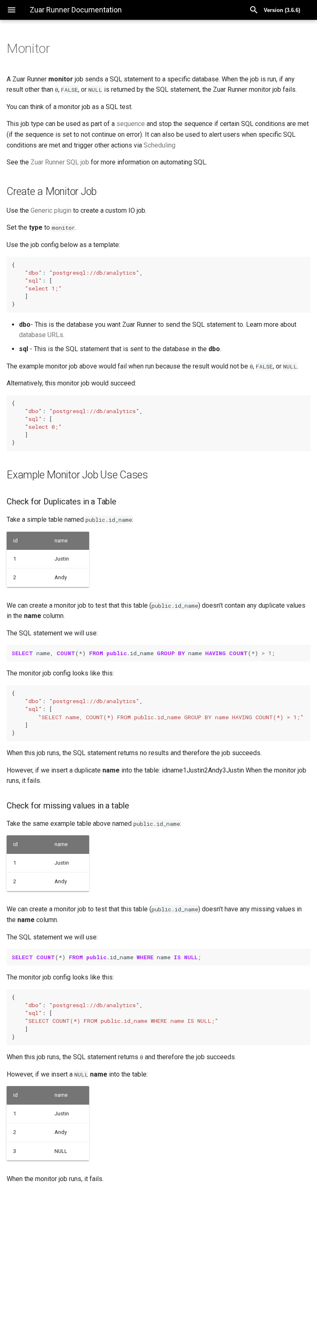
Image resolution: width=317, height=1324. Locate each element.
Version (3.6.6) (282, 10)
